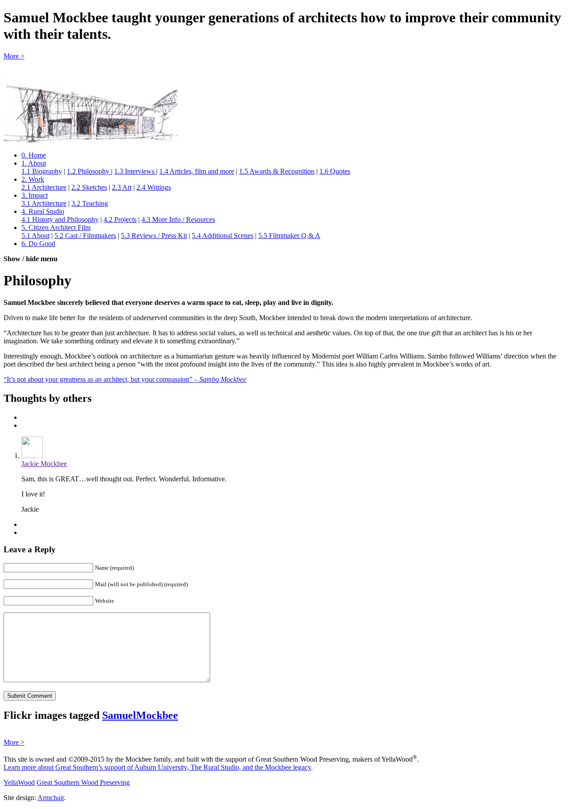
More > (14, 56)
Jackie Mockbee (44, 463)
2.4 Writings (154, 187)
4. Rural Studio (42, 211)
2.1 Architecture (43, 187)
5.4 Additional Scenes (222, 235)
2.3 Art (122, 187)
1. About (33, 163)
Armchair (50, 797)
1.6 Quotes (334, 171)
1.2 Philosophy (89, 171)
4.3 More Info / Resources (178, 219)
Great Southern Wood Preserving (83, 782)
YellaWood (19, 782)
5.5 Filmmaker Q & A (289, 235)
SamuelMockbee (140, 715)
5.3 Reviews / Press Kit (154, 235)
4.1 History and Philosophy (60, 219)
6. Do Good (38, 243)
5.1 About (35, 235)
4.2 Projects (120, 219)
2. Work (32, 179)
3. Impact (34, 195)
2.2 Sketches (89, 187)
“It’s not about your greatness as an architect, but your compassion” (125, 379)
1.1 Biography (41, 171)
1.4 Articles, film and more (196, 171)
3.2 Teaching (89, 203)
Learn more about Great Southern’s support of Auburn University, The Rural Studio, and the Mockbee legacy (157, 767)
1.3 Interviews (135, 171)
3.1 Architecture (43, 203)
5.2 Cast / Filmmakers (85, 235)
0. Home (33, 155)
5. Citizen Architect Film (56, 227)
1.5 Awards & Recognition (276, 171)
